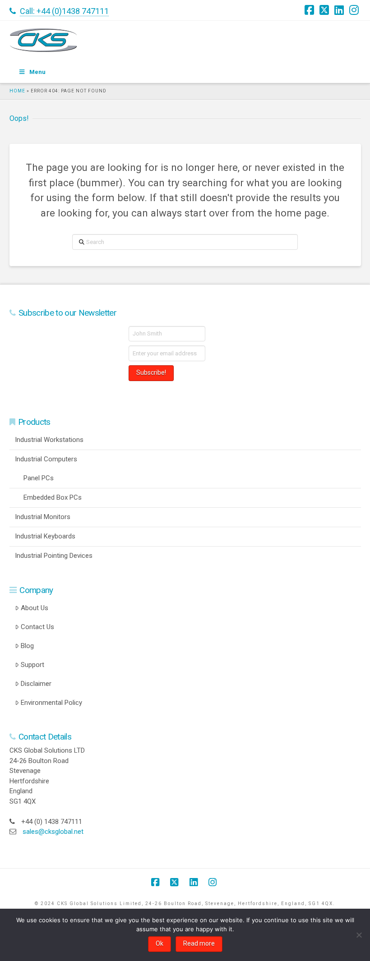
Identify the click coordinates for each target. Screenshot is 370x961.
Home (17, 90)
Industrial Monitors (42, 517)
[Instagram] (355, 10)
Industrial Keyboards (45, 536)
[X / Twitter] (325, 10)
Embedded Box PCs (52, 497)
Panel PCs (38, 478)
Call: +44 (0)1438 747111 (64, 11)
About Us (34, 608)
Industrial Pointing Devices (53, 556)
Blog (27, 646)
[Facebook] (310, 10)
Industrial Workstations (49, 440)
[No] (358, 934)
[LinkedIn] (340, 10)
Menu (37, 72)
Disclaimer (36, 684)
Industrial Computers (46, 459)
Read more (199, 943)
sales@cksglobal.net (53, 832)
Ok (159, 943)
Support (32, 665)
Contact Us (37, 627)
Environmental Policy (51, 703)
